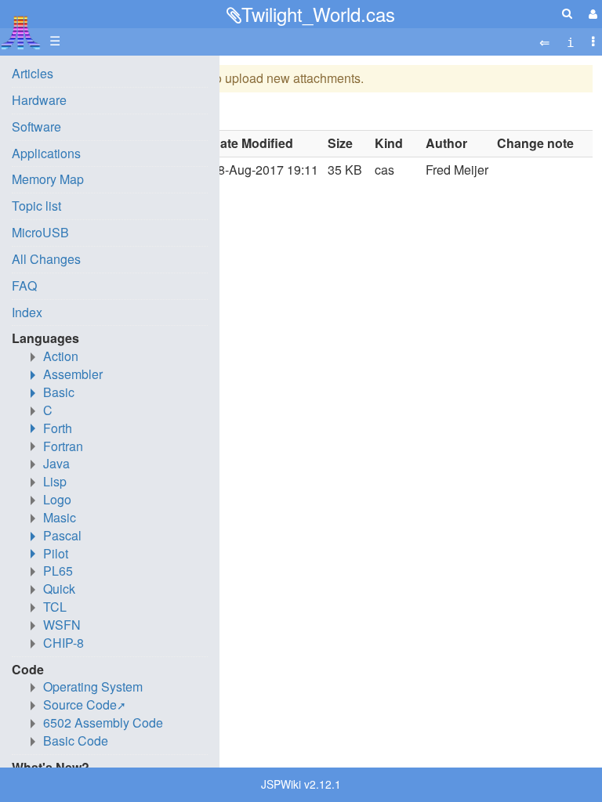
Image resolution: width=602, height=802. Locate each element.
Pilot (55, 553)
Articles (32, 73)
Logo (57, 499)
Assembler (73, 374)
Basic (58, 392)
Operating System (93, 686)
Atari (21, 32)
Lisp (55, 481)
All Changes (46, 259)
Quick (59, 589)
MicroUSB (40, 232)
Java (56, 463)
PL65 (58, 571)
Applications (46, 153)
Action (60, 356)
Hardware (39, 100)
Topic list (36, 206)
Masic (59, 517)
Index (27, 312)
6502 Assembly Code (103, 722)
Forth (57, 428)
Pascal (62, 535)
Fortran (63, 446)
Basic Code (75, 741)
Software (36, 126)
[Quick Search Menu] (567, 13)
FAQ (24, 285)
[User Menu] (591, 13)
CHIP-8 (63, 643)
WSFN (62, 625)
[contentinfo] (570, 41)
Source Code (80, 704)
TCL (55, 607)
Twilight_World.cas (318, 13)
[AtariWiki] (21, 28)
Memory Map (48, 179)
